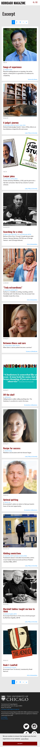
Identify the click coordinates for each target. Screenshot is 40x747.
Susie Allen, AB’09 (9, 125)
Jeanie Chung (8, 450)
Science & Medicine (31, 351)
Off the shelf (9, 394)
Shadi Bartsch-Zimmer (10, 667)
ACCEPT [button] (20, 743)
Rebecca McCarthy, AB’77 (11, 234)
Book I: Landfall (10, 665)
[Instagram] (34, 726)
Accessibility (4, 717)
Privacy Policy (4, 718)
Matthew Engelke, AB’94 (11, 614)
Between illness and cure (14, 343)
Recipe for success (11, 448)
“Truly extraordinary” (12, 287)
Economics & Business (30, 405)
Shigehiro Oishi (8, 69)
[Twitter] (26, 726)
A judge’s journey (11, 122)
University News (32, 79)
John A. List (7, 502)
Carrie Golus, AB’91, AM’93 (11, 178)
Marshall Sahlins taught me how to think (19, 610)
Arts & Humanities (32, 244)
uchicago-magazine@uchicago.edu (10, 709)
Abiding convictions (12, 553)
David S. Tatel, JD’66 (20, 125)
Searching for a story (12, 231)
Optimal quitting (10, 499)
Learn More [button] (24, 739)
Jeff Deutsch (8, 397)
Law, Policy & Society (31, 133)
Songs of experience (12, 67)
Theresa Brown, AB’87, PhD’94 (12, 345)
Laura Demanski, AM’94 (25, 234)
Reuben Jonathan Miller (21, 556)
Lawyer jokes (9, 176)
